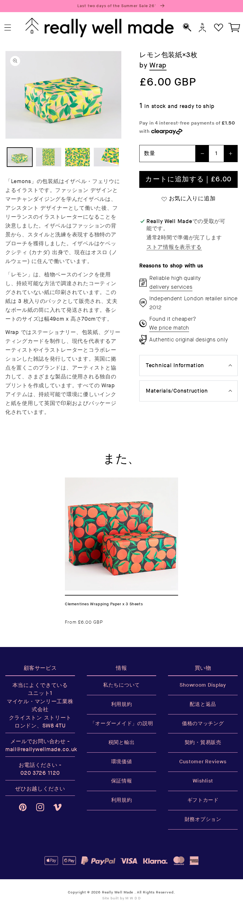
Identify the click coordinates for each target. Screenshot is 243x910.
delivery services (170, 287)
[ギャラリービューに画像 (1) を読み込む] (19, 157)
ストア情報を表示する (174, 247)
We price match (169, 327)
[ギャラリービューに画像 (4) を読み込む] (106, 157)
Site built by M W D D (121, 898)
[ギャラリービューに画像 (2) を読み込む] (48, 157)
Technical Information (175, 365)
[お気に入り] (218, 27)
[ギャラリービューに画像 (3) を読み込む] (77, 157)
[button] (8, 28)
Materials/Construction (177, 391)
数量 (149, 153)
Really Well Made (117, 892)
